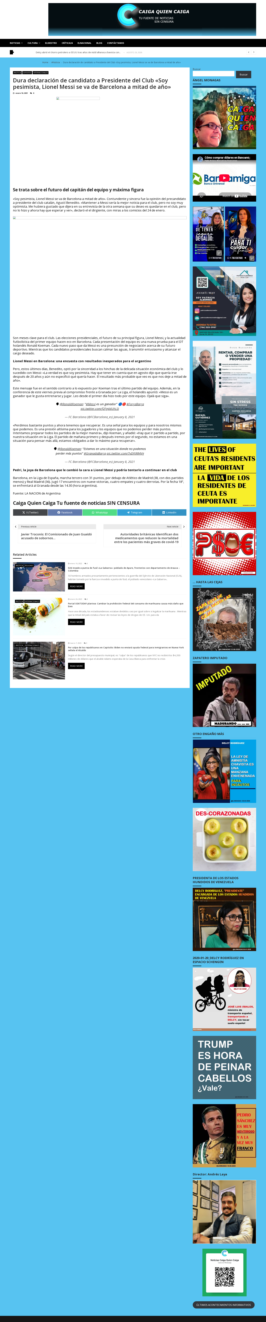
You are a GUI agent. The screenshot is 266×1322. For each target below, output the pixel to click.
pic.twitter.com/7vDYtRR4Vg (125, 453)
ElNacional (84, 42)
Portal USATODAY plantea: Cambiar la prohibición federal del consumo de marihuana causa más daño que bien (125, 605)
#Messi (91, 404)
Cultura (33, 42)
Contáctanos (115, 42)
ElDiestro (51, 42)
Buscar (197, 69)
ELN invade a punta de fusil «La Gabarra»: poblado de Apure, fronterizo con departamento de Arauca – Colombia (124, 569)
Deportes (27, 73)
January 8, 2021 (124, 417)
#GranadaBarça (95, 453)
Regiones (29, 566)
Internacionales (40, 73)
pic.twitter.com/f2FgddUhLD (100, 409)
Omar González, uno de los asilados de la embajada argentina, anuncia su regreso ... (80, 53)
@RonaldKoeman (71, 404)
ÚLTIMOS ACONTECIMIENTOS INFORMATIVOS (223, 1305)
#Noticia (17, 73)
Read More (76, 586)
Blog (99, 42)
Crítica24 (67, 42)
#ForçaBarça (135, 404)
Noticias (15, 42)
